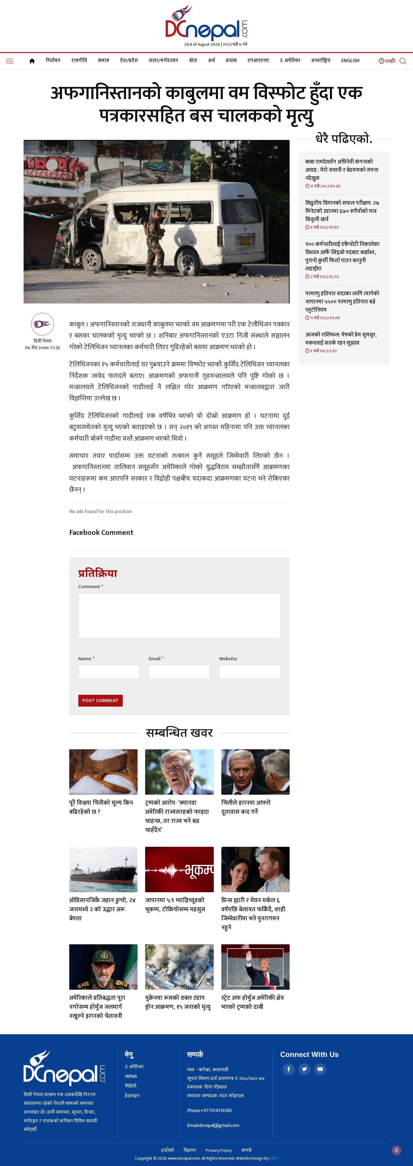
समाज (103, 61)
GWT (273, 1158)
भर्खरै (389, 61)
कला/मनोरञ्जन (163, 61)
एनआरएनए (258, 61)
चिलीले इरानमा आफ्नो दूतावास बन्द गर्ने (246, 807)
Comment (90, 587)
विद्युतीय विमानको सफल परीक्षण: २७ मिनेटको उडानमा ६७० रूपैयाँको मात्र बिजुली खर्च (342, 211)
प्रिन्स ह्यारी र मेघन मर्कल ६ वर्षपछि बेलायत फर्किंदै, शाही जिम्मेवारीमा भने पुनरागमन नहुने (253, 914)
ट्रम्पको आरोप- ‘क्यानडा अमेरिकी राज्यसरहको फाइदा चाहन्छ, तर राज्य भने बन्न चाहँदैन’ (177, 816)
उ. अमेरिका (290, 61)
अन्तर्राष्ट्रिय (320, 61)
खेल (193, 61)
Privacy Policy (219, 1150)
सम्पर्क (246, 1150)
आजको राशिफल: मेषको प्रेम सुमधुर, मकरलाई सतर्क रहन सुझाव (340, 339)
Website (228, 659)
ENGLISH (350, 61)
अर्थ (211, 61)
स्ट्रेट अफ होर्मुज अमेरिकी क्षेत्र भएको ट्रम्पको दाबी (252, 1002)
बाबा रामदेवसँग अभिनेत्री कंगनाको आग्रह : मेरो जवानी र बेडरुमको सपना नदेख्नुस (341, 170)
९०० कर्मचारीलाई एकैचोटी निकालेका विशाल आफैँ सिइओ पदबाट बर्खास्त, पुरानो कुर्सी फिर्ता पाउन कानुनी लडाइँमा (342, 256)
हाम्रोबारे (167, 1150)
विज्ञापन (190, 1150)
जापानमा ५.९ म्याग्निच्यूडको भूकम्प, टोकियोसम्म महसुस (175, 905)
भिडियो (130, 1086)
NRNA (131, 1076)
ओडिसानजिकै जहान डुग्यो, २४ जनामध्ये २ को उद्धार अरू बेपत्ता (102, 909)
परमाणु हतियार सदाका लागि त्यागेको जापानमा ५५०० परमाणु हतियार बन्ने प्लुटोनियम (342, 302)
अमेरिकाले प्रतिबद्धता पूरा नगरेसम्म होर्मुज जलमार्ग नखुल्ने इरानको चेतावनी (97, 1007)
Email (156, 659)
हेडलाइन (132, 1096)
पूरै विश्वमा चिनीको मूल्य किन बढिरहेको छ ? (101, 807)
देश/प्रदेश (129, 61)
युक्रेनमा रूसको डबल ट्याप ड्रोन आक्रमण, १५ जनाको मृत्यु (177, 1002)
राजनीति (79, 61)
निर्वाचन (53, 61)
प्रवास (231, 61)
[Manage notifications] (397, 1150)
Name (86, 659)
